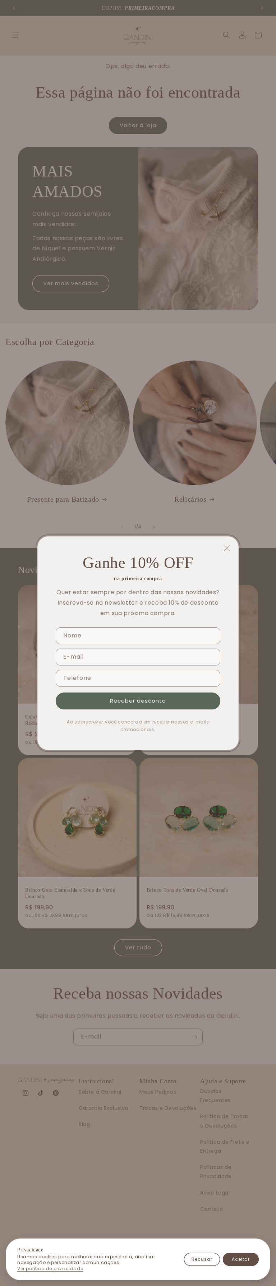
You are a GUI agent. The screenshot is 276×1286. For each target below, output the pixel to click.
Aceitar (241, 1259)
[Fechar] (227, 548)
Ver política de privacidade (50, 1269)
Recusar (202, 1259)
